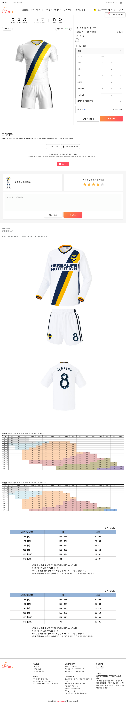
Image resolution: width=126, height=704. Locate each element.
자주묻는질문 (37, 669)
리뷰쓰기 (63, 164)
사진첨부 (53, 215)
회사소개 (36, 666)
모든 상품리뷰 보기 (70, 146)
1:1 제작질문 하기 (38, 671)
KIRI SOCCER (18, 2)
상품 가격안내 (91, 32)
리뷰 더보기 (53, 146)
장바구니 (121, 10)
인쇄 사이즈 (62, 28)
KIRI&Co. (5, 2)
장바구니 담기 (88, 118)
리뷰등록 (73, 215)
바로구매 (111, 118)
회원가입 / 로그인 (111, 2)
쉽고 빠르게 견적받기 (116, 15)
